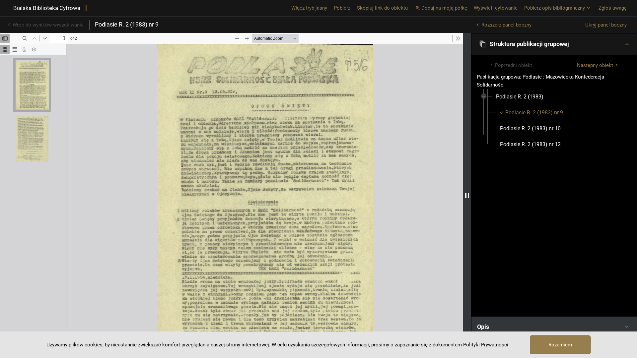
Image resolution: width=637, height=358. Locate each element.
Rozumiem (560, 345)
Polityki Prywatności (485, 345)
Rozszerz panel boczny (506, 25)
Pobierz (342, 8)
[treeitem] (554, 120)
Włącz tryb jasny (309, 8)
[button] (554, 44)
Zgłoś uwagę (613, 8)
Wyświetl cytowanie (496, 8)
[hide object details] (467, 195)
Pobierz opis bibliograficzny (554, 8)
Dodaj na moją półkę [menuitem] (444, 8)
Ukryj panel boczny (606, 25)
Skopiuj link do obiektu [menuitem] (382, 8)
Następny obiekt (595, 65)
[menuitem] (520, 96)
